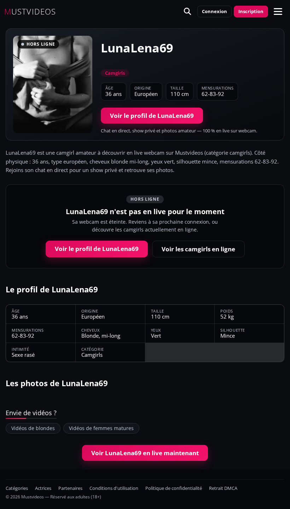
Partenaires (70, 488)
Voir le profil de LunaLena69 (152, 115)
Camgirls (115, 73)
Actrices (43, 488)
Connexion (214, 11)
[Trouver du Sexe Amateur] (187, 11)
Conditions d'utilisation (113, 488)
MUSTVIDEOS (30, 11)
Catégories (17, 488)
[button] (278, 11)
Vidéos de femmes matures (101, 428)
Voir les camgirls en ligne (198, 249)
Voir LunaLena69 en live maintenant (145, 453)
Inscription (250, 11)
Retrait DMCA (223, 488)
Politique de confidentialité (173, 488)
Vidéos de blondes (33, 428)
